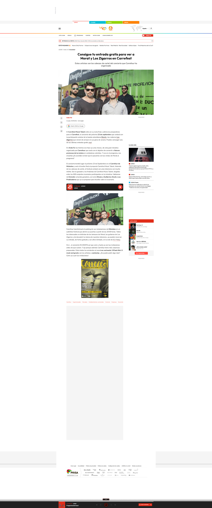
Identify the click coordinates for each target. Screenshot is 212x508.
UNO (98, 472)
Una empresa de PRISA (72, 471)
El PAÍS (87, 470)
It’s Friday (116, 240)
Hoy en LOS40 (96, 35)
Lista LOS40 (62, 35)
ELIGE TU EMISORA (144, 504)
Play (106, 505)
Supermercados (77, 302)
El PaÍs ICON (109, 475)
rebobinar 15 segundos (101, 505)
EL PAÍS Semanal (121, 472)
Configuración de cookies (114, 466)
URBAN (126, 22)
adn (129, 470)
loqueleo (123, 475)
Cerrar (152, 41)
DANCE (109, 22)
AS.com (124, 470)
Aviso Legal (73, 466)
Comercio (107, 302)
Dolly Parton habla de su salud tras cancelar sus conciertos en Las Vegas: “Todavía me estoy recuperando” (140, 186)
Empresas (114, 302)
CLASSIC (93, 22)
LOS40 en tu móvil (126, 466)
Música (69, 35)
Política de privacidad (91, 466)
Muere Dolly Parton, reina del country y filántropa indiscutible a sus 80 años (140, 177)
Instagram (96, 448)
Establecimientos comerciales (96, 302)
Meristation (131, 475)
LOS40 (76, 22)
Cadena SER (118, 470)
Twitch (112, 448)
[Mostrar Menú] (60, 28)
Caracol (135, 470)
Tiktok (99, 448)
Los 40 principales (95, 470)
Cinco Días (109, 472)
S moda (116, 475)
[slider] (106, 501)
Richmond (86, 475)
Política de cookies (102, 466)
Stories (116, 448)
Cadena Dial (116, 472)
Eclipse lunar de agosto (91, 45)
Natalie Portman (104, 45)
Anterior (97, 505)
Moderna (94, 475)
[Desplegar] (106, 499)
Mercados (84, 302)
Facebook (61, 118)
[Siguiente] (152, 45)
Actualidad (72, 49)
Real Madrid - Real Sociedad (119, 45)
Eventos (88, 35)
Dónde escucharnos (136, 466)
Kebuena (134, 472)
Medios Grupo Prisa (72, 475)
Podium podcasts (102, 475)
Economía (120, 302)
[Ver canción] (133, 226)
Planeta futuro (128, 472)
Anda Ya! (69, 117)
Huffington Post (89, 472)
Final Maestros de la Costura (146, 45)
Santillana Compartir (111, 470)
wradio (103, 472)
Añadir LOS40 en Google (76, 126)
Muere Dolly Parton (77, 45)
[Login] (151, 28)
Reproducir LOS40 (120, 187)
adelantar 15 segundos (111, 505)
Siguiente (115, 505)
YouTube (102, 448)
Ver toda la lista (140, 253)
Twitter (61, 122)
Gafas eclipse (133, 45)
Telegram (61, 131)
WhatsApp (61, 126)
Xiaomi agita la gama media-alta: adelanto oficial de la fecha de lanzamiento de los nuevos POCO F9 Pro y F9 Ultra (141, 168)
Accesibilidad (81, 466)
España (144, 28)
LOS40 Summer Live (108, 35)
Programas (80, 35)
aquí (90, 142)
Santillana (103, 470)
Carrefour (68, 302)
